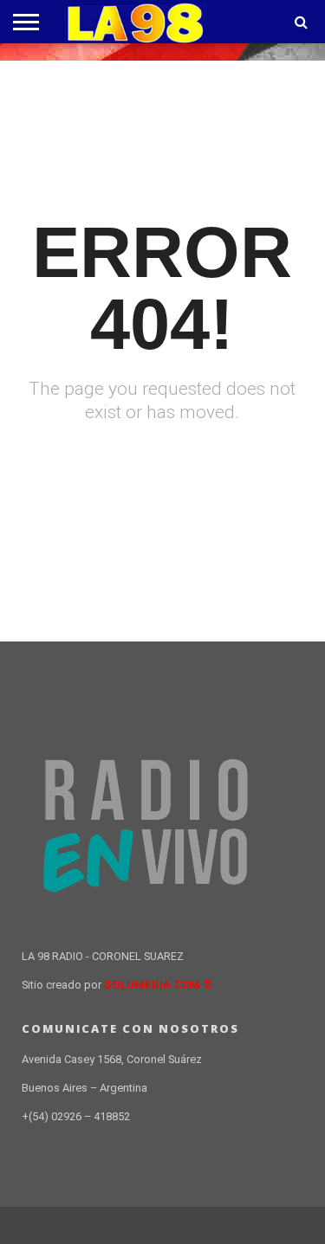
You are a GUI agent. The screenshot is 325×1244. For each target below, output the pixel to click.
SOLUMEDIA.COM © (158, 984)
